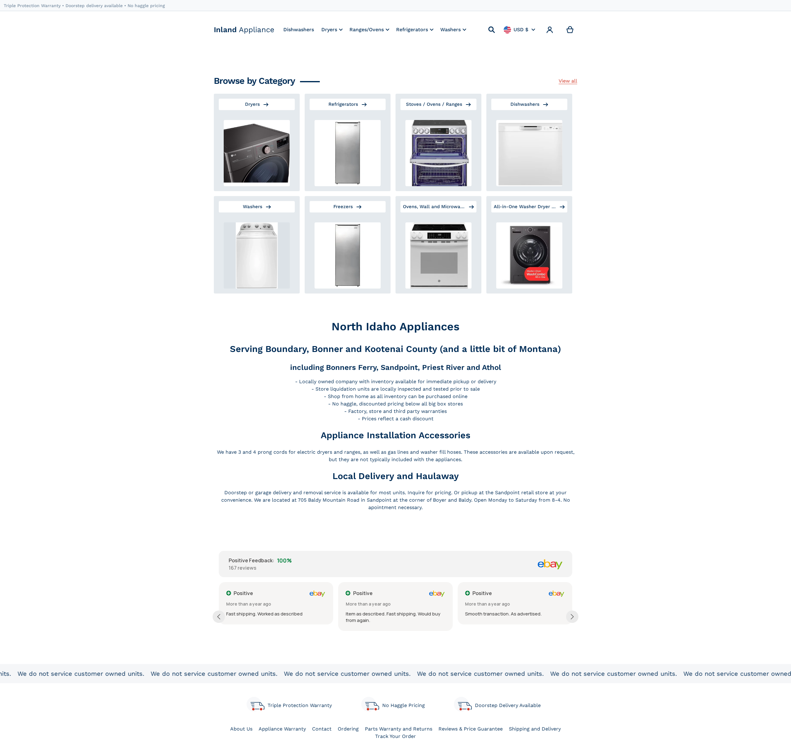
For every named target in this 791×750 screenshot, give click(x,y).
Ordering (348, 729)
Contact (322, 729)
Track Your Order (395, 736)
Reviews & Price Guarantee (470, 729)
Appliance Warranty (282, 729)
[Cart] (570, 29)
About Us (241, 729)
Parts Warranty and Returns (398, 729)
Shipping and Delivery (535, 729)
